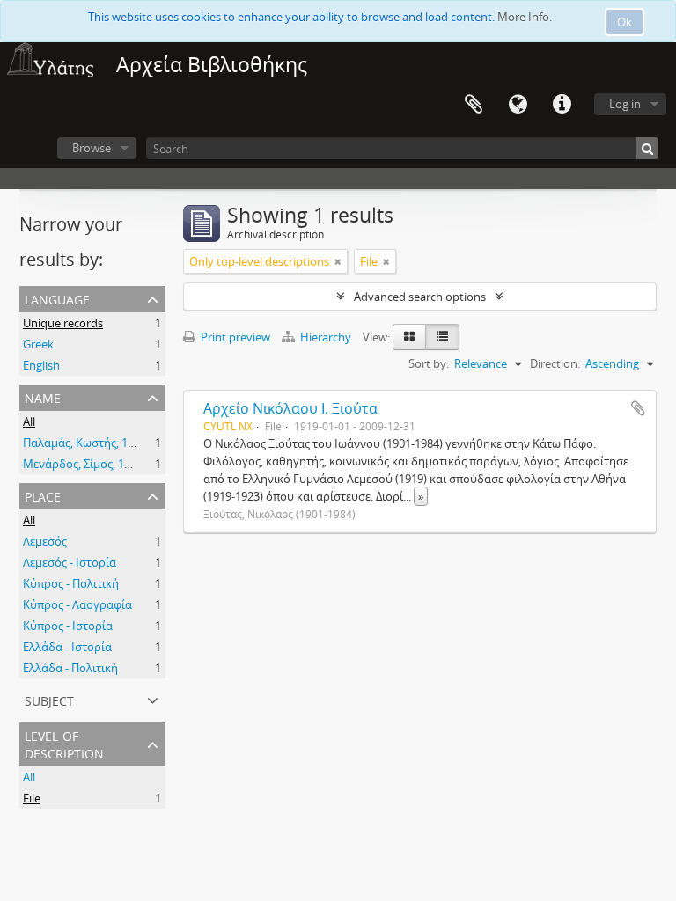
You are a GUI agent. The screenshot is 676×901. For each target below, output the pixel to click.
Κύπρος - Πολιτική (71, 583)
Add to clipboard (638, 408)
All (29, 421)
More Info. (524, 17)
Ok (624, 22)
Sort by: (428, 363)
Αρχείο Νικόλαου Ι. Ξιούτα (290, 408)
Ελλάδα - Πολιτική (70, 668)
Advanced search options (420, 296)
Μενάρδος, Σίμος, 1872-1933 (97, 464)
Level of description (64, 743)
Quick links (562, 105)
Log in (625, 104)
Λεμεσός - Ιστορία (69, 562)
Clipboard (474, 105)
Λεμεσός (45, 541)
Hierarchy (326, 337)
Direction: (555, 363)
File (31, 798)
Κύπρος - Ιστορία (68, 626)
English (41, 365)
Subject (49, 699)
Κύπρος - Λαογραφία (77, 604)
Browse (91, 148)
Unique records (63, 323)
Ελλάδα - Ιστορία (67, 647)
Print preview (234, 337)
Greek (38, 344)
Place (43, 495)
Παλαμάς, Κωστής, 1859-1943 (98, 442)
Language (518, 105)
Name (43, 396)
